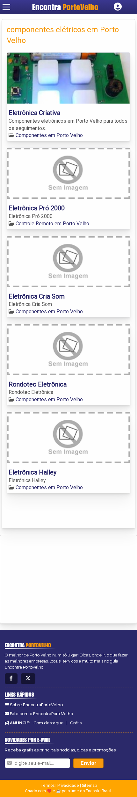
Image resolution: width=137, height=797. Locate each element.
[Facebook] (11, 678)
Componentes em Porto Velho (49, 135)
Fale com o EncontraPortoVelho (41, 713)
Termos (47, 785)
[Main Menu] (6, 7)
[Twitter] (28, 678)
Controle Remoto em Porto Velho (52, 224)
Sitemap (89, 785)
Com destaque (48, 723)
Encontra (65, 7)
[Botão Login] (118, 7)
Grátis (76, 723)
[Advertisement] (53, 578)
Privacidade (68, 785)
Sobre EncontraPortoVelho (36, 704)
